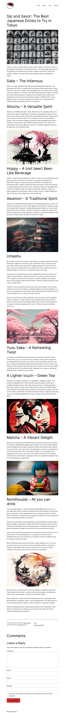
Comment (10, 651)
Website (9, 686)
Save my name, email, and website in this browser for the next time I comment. (31, 695)
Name (9, 670)
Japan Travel (27, 623)
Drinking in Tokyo (39, 625)
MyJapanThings (12, 711)
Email (9, 678)
